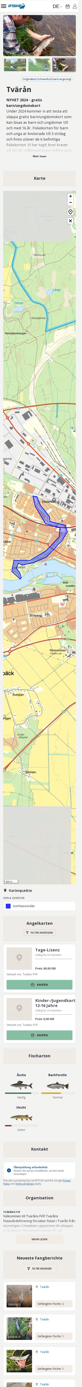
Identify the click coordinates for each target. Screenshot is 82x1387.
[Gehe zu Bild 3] (64, 65)
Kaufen (42, 985)
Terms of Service (24, 1183)
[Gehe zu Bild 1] (15, 65)
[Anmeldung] (74, 7)
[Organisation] (39, 1198)
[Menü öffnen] (3, 6)
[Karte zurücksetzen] (70, 211)
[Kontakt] (39, 1149)
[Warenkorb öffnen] (67, 6)
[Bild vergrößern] (39, 35)
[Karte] (39, 178)
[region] (39, 35)
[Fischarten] (39, 1056)
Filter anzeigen (42, 932)
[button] (70, 196)
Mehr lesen (39, 156)
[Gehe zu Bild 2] (39, 65)
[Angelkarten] (39, 928)
